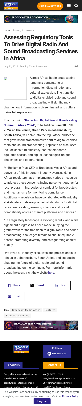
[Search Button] (76, 5)
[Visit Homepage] (11, 5)
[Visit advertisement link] (41, 21)
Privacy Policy (70, 396)
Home (7, 30)
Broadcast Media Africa (26, 310)
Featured (50, 310)
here (51, 272)
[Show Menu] (69, 5)
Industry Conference (23, 30)
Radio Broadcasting (17, 315)
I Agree (42, 401)
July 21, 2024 (11, 66)
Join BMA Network (50, 6)
